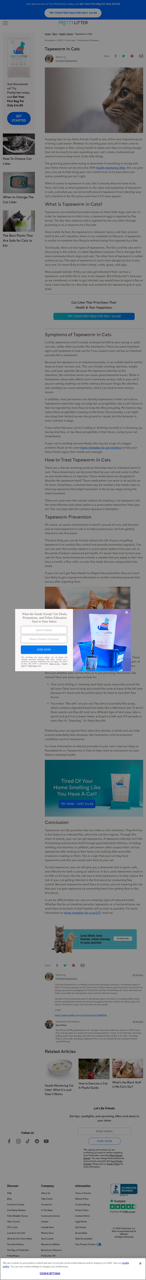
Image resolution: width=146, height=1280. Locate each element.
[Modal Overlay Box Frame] (73, 640)
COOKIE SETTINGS (50, 1273)
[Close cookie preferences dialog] (140, 1263)
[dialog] (73, 640)
